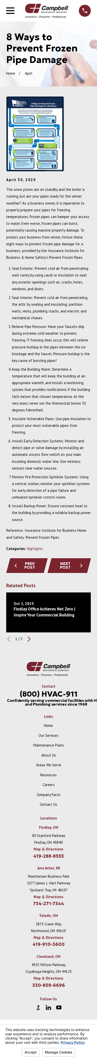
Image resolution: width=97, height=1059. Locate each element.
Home (48, 725)
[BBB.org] (38, 1007)
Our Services (48, 735)
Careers (49, 784)
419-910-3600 (49, 944)
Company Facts (48, 794)
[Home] (46, 11)
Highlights (35, 548)
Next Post (65, 565)
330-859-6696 (48, 985)
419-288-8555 (48, 856)
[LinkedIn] (48, 1007)
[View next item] (29, 639)
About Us (48, 755)
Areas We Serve (48, 765)
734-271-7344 (48, 903)
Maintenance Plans (48, 745)
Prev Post (29, 565)
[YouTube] (58, 1007)
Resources (48, 775)
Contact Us (48, 804)
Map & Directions (48, 849)
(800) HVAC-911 (49, 694)
